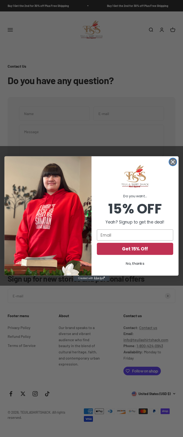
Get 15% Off (135, 249)
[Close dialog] (173, 162)
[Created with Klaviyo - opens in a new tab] (91, 278)
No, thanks (135, 263)
